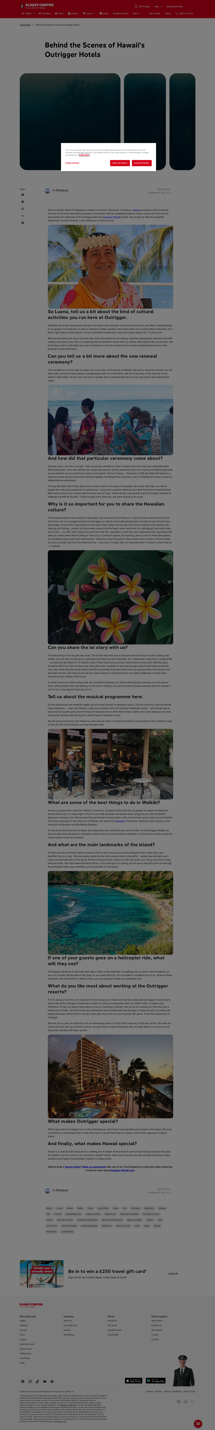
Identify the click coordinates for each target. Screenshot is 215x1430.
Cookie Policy (84, 155)
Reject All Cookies (120, 163)
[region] (108, 157)
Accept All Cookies (141, 163)
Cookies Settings (72, 163)
